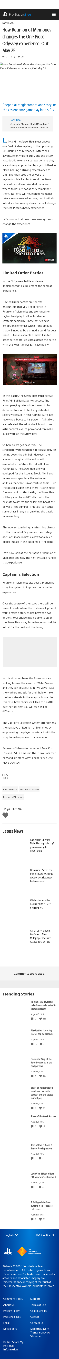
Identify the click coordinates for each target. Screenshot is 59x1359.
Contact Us (36, 1322)
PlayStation (20, 14)
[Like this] (41, 1018)
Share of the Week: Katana (43, 1116)
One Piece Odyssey (29, 789)
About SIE (9, 1305)
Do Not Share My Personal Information (13, 1345)
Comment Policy (13, 1298)
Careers (34, 1316)
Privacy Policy (11, 1310)
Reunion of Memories (13, 797)
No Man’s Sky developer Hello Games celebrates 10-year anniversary (43, 1005)
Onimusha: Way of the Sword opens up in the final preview (41, 1062)
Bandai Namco (10, 789)
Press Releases (12, 1316)
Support (35, 1298)
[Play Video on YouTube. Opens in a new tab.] (49, 260)
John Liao (15, 119)
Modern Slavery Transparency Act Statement (40, 1332)
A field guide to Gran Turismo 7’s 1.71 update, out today (42, 1206)
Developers (10, 1328)
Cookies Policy (38, 1310)
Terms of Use (38, 1305)
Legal (6, 1322)
